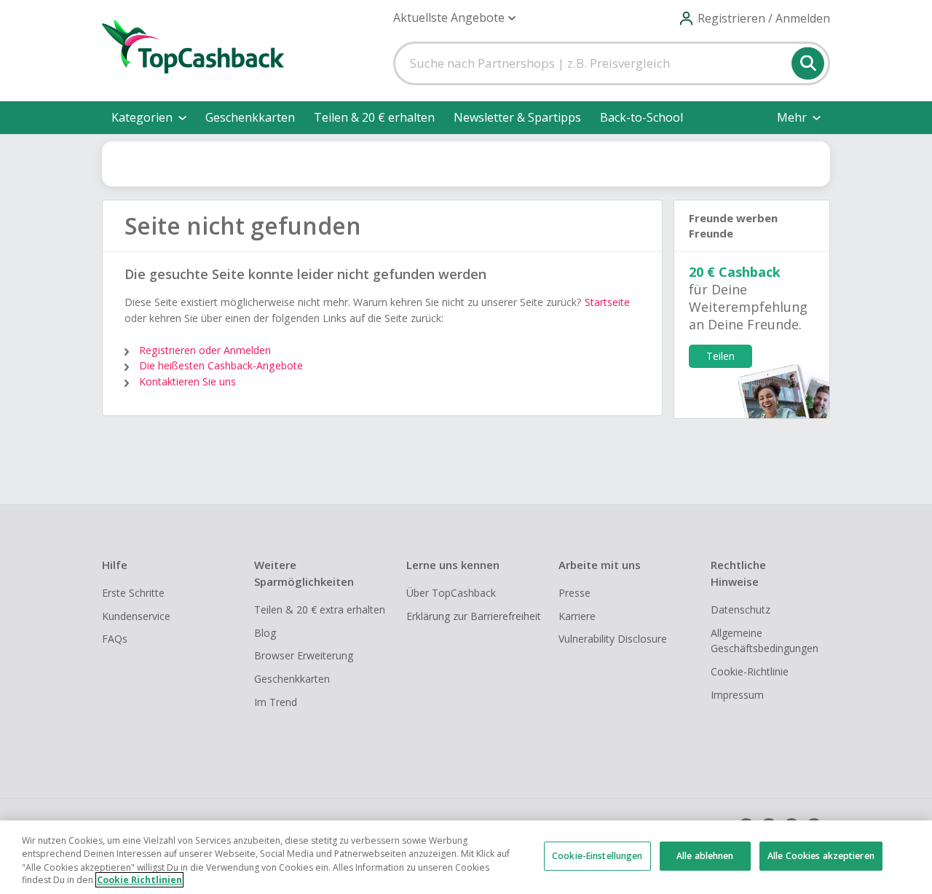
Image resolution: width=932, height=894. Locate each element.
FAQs (114, 639)
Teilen (720, 356)
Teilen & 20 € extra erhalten (319, 609)
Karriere (577, 616)
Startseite (607, 302)
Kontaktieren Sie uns (187, 381)
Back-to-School (641, 117)
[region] (466, 857)
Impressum (737, 695)
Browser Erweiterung (303, 655)
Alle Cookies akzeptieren (820, 856)
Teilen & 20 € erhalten (374, 117)
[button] (454, 18)
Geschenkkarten (250, 117)
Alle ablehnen (705, 856)
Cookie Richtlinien (139, 880)
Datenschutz (740, 609)
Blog (265, 633)
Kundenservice (136, 616)
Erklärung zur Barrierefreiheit (473, 616)
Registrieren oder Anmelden (205, 350)
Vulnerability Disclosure (612, 639)
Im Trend (275, 702)
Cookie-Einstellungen (597, 856)
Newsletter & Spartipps (517, 117)
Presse (574, 593)
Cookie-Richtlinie (750, 671)
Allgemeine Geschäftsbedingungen (764, 641)
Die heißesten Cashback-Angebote (221, 365)
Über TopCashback (451, 593)
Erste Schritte (133, 593)
